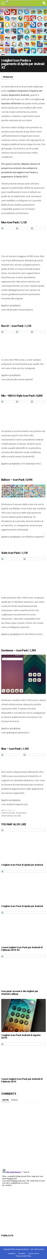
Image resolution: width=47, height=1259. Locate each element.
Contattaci (11, 1253)
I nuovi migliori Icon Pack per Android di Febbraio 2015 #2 (22, 948)
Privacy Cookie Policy (23, 1256)
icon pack (21, 813)
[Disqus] (23, 1134)
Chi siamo (21, 1253)
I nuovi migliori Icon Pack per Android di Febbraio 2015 (22, 1080)
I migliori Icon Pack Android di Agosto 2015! (21, 1036)
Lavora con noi (33, 1253)
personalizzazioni (12, 816)
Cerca (44, 3)
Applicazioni (9, 813)
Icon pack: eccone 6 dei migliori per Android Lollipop (19, 992)
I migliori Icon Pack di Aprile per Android (22, 864)
